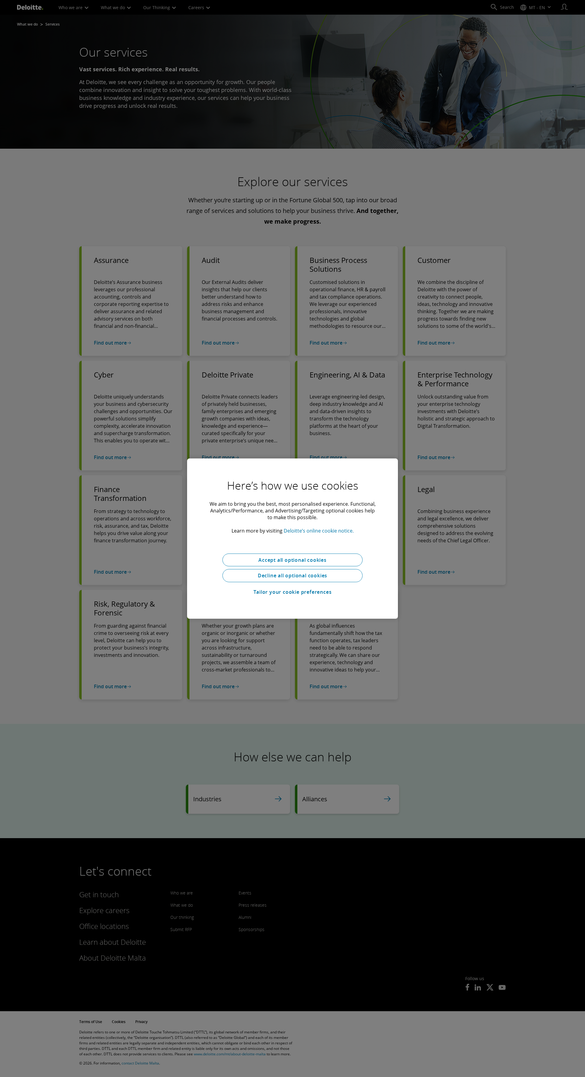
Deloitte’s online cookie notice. (319, 530)
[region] (292, 538)
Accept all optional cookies (292, 559)
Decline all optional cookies (292, 575)
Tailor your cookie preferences (293, 592)
